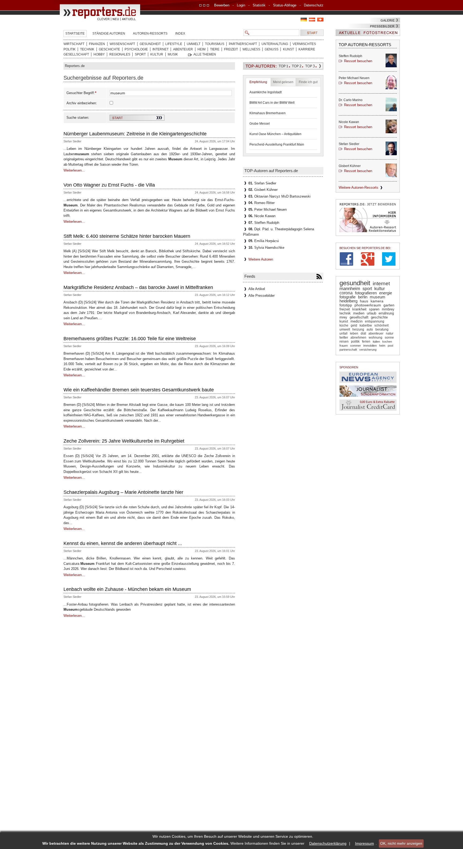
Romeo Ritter (261, 203)
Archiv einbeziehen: (81, 103)
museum (377, 297)
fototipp (345, 305)
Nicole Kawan (261, 216)
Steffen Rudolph (263, 223)
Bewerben (221, 5)
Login (241, 5)
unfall (343, 333)
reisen (344, 341)
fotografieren (366, 293)
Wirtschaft (74, 44)
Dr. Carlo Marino (351, 100)
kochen (387, 341)
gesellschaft (359, 317)
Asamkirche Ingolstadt (265, 92)
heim (382, 345)
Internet (160, 49)
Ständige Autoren (108, 33)
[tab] (258, 82)
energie (385, 293)
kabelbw (366, 325)
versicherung (367, 349)
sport (367, 288)
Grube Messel (259, 123)
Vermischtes (304, 44)
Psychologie (136, 49)
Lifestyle (173, 44)
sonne (389, 337)
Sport (140, 54)
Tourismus (214, 44)
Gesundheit (150, 44)
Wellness (251, 49)
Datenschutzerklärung (327, 843)
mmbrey (388, 309)
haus (364, 301)
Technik (87, 49)
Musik (173, 54)
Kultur (156, 54)
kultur (379, 288)
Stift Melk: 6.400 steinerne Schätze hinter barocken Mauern (127, 236)
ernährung (386, 313)
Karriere (306, 49)
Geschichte (109, 49)
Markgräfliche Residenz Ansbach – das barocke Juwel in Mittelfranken (138, 287)
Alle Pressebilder (261, 296)
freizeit (344, 309)
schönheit (381, 325)
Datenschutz (313, 5)
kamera (377, 301)
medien (358, 313)
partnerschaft (348, 349)
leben (354, 333)
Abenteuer (183, 49)
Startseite (75, 33)
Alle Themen (204, 54)
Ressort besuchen (358, 61)
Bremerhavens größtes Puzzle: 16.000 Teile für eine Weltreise (130, 338)
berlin (362, 297)
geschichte (379, 317)
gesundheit (354, 283)
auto (370, 329)
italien (376, 341)
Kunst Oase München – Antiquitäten (275, 134)
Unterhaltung (275, 44)
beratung (382, 329)
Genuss (271, 49)
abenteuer (375, 333)
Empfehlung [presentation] (258, 82)
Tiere (214, 49)
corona (346, 293)
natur (389, 333)
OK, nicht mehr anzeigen (401, 843)
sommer (355, 345)
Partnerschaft (243, 44)
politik (355, 341)
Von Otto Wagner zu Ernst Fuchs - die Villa (109, 185)
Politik (70, 49)
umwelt (344, 329)
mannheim (349, 288)
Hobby (99, 54)
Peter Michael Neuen (267, 209)
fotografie (347, 297)
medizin (356, 321)
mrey (343, 317)
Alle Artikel (256, 289)
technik (345, 313)
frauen (343, 345)
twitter (343, 337)
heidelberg (348, 301)
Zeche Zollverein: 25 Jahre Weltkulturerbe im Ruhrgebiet (124, 441)
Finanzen (97, 44)
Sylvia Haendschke (266, 248)
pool (390, 345)
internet (381, 283)
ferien (366, 341)
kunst (343, 321)
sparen (374, 309)
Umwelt (193, 44)
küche (343, 325)
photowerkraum (367, 305)
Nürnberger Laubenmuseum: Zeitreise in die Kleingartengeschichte (135, 133)
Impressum (364, 843)
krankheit (359, 309)
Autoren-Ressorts (150, 33)
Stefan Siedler (72, 141)
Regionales (119, 54)
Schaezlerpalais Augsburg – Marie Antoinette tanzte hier (123, 492)
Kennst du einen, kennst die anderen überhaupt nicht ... (123, 543)
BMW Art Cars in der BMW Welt (271, 103)
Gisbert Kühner (263, 190)
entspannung (374, 321)
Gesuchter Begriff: (80, 93)
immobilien (370, 345)
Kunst (288, 49)
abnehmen (358, 337)
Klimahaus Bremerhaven (267, 113)
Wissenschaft (122, 44)
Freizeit (231, 49)
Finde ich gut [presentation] (308, 82)
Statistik (259, 5)
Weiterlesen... (74, 170)
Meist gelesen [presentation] (283, 82)
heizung (358, 329)
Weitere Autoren (260, 259)
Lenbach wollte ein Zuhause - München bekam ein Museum (127, 589)
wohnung (375, 337)
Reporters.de (75, 66)
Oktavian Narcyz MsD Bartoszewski (279, 196)
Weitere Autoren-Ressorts (358, 188)
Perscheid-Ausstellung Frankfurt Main (276, 144)
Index (180, 33)
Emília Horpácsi (263, 241)
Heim (201, 49)
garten (388, 305)
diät (363, 333)
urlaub (371, 313)
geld (354, 325)
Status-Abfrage (284, 5)
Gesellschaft (76, 54)
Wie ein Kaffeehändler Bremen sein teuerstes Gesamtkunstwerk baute (139, 389)
